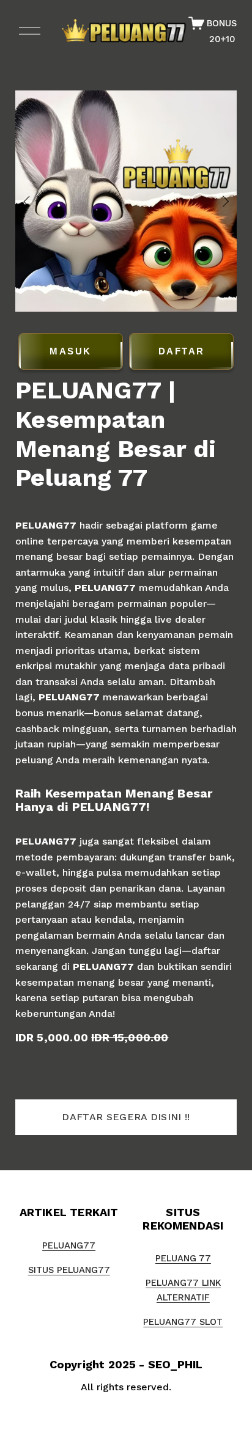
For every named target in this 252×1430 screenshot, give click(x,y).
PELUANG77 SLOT (183, 1321)
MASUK (71, 351)
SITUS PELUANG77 (69, 1269)
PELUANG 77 (183, 1258)
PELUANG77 (45, 525)
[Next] (217, 201)
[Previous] (34, 201)
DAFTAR (181, 351)
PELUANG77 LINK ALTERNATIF (183, 1290)
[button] (126, 1117)
